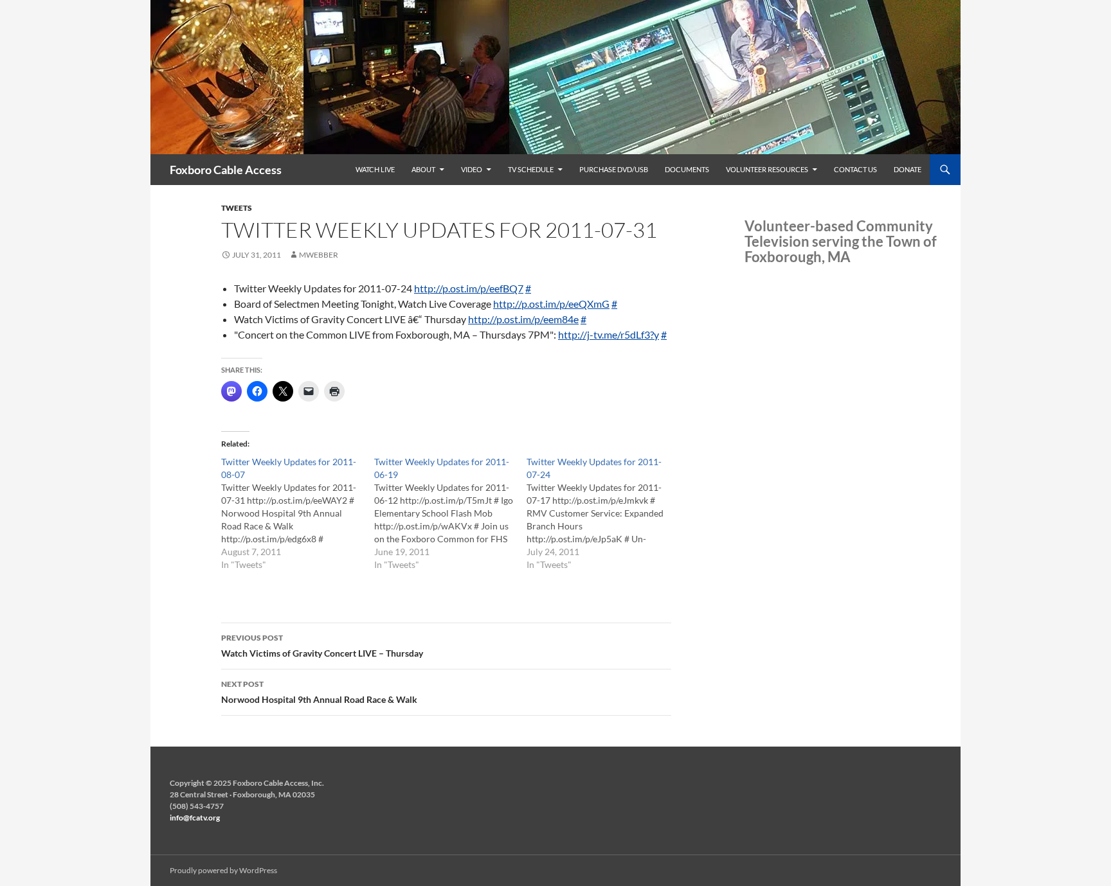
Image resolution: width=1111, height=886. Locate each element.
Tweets (236, 208)
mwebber (318, 255)
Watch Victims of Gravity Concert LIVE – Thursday (322, 646)
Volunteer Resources (767, 169)
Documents (687, 169)
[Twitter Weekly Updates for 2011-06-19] (450, 513)
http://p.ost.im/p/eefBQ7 (468, 288)
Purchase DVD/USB (613, 169)
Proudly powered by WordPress (223, 870)
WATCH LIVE (375, 169)
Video (471, 169)
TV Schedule (531, 169)
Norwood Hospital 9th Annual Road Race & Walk (319, 692)
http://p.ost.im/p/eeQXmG (551, 303)
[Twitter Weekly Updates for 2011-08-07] (297, 513)
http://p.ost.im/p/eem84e (523, 319)
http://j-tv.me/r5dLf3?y (608, 334)
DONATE (907, 169)
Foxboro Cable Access (226, 170)
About (423, 169)
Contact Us (855, 169)
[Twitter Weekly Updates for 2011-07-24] (603, 513)
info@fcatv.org (195, 817)
